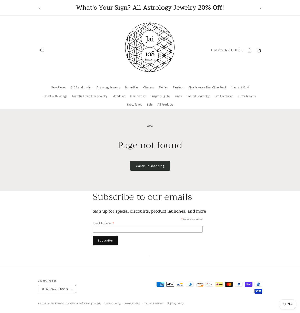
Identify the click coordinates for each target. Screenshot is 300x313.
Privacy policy (132, 303)
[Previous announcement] (39, 8)
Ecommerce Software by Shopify (83, 303)
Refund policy (113, 303)
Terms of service (153, 303)
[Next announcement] (260, 8)
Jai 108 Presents (56, 303)
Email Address (103, 223)
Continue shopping (150, 166)
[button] (42, 50)
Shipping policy (175, 303)
